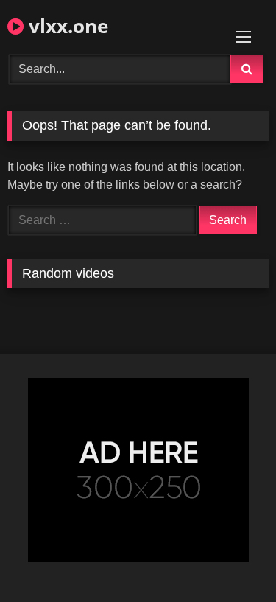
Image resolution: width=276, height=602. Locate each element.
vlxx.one (66, 26)
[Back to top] (230, 558)
